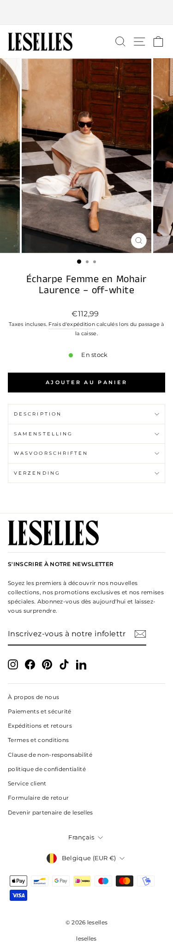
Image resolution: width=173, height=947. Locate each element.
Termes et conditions (38, 739)
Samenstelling (43, 434)
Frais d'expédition (71, 324)
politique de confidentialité (47, 769)
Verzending (37, 473)
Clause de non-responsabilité (50, 754)
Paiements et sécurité (40, 711)
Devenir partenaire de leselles (50, 812)
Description (38, 414)
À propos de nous (33, 697)
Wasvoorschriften (51, 453)
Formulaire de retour (38, 797)
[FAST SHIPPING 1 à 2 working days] (86, 12)
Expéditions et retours (40, 725)
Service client (27, 783)
